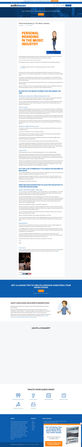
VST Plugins (63, 5)
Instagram (57, 251)
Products (33, 425)
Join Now (41, 14)
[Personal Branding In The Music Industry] (41, 42)
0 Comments (30, 25)
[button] (41, 1)
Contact (20, 2)
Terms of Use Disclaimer (30, 444)
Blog (54, 5)
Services (57, 5)
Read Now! (54, 0)
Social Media (27, 274)
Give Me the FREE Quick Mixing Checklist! (54, 443)
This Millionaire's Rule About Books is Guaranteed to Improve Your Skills (54, 421)
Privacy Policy (36, 444)
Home (33, 421)
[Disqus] (41, 343)
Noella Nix (21, 25)
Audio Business (22, 274)
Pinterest (20, 191)
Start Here (12, 2)
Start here (33, 422)
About (16, 2)
